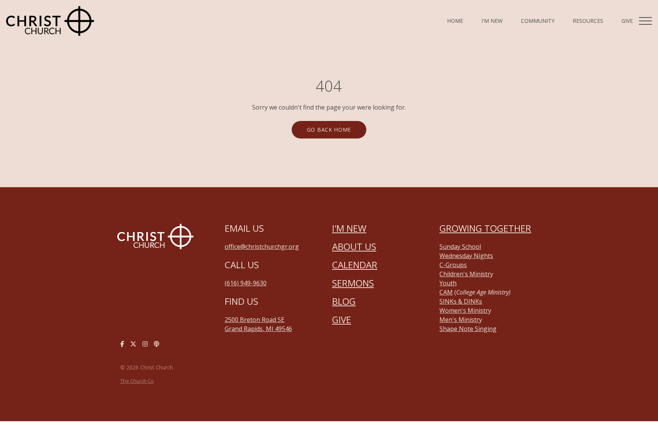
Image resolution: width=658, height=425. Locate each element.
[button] (645, 20)
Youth (448, 283)
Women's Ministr (463, 310)
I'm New (349, 228)
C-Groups (453, 265)
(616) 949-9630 (246, 283)
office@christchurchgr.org (262, 246)
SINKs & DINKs (460, 301)
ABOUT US (354, 246)
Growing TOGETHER (485, 228)
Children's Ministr (464, 274)
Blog (344, 301)
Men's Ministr (459, 319)
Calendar (354, 264)
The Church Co (137, 380)
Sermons (353, 283)
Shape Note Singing (468, 329)
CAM (446, 292)
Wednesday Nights (466, 255)
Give (341, 319)
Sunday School (460, 246)
